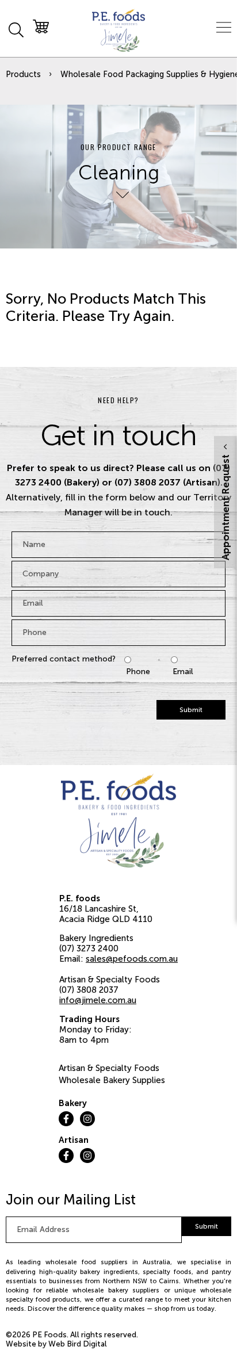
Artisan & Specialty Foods (109, 1068)
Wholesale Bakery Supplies (112, 1080)
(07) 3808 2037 (88, 990)
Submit (190, 710)
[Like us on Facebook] (66, 1118)
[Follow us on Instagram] (87, 1118)
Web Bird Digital (77, 1344)
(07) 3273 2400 (88, 948)
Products (23, 74)
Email (183, 671)
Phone (138, 671)
